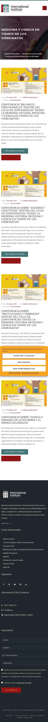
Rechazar (24, 362)
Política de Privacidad (24, 683)
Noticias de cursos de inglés (13, 560)
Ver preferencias (24, 369)
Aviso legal (9, 715)
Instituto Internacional (30, 97)
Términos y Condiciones (25, 717)
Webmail (6, 567)
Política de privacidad (37, 715)
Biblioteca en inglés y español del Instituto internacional (23, 549)
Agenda (6, 557)
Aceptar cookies (24, 356)
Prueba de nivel (8, 546)
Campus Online (8, 564)
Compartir (10, 157)
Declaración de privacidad (30, 373)
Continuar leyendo (15, 151)
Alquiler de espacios (10, 553)
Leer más (5, 523)
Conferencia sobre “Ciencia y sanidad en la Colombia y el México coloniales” (22, 420)
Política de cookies (14, 373)
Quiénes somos (8, 539)
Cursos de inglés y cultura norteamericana (18, 542)
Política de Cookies (21, 715)
